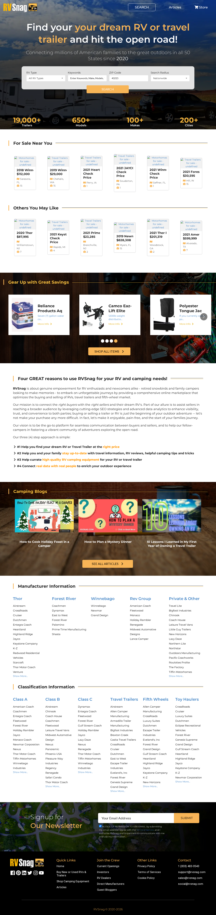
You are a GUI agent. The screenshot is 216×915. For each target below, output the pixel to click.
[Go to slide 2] (107, 341)
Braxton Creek (119, 735)
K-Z (15, 648)
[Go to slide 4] (115, 341)
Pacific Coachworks (181, 657)
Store (203, 7)
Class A (20, 699)
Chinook (174, 615)
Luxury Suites (151, 720)
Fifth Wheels (155, 699)
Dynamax (58, 610)
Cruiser (17, 615)
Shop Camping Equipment (73, 881)
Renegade (136, 624)
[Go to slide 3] (111, 341)
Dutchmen (20, 620)
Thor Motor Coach (24, 667)
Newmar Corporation (26, 744)
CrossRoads (20, 610)
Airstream (19, 605)
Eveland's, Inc (118, 772)
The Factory (176, 667)
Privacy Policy (146, 866)
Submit (187, 818)
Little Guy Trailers (180, 629)
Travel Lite (175, 605)
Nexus (17, 749)
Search (142, 7)
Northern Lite (177, 643)
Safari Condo (53, 777)
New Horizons (177, 634)
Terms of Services (149, 872)
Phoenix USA (53, 753)
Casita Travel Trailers (123, 739)
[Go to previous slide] (15, 316)
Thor (17, 598)
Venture (18, 672)
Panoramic (52, 749)
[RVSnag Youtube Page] (41, 872)
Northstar (175, 648)
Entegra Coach (22, 624)
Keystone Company (25, 643)
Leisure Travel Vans (181, 624)
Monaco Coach (22, 739)
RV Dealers (104, 878)
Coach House (177, 620)
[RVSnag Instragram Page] (35, 872)
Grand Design (99, 615)
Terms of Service (145, 829)
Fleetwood (136, 610)
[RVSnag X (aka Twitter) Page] (30, 872)
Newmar (96, 610)
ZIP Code (115, 72)
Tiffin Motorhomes (180, 672)
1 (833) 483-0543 (188, 866)
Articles (175, 7)
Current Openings (108, 866)
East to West (60, 615)
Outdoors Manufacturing (184, 653)
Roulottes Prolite (179, 662)
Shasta (56, 634)
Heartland (19, 629)
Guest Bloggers (107, 889)
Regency (50, 768)
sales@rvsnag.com (190, 878)
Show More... (20, 676)
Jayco (16, 638)
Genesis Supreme (121, 782)
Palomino (58, 624)
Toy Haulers (187, 699)
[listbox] (45, 78)
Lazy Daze (175, 638)
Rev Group (140, 598)
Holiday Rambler (140, 620)
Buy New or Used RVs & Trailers (71, 873)
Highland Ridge (23, 634)
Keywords (74, 72)
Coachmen (59, 605)
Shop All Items (106, 351)
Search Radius (160, 72)
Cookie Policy (146, 878)
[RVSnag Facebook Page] (13, 872)
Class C (85, 699)
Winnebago (103, 598)
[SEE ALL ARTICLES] (108, 560)
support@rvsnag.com (192, 872)
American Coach (140, 605)
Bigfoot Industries (180, 610)
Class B (52, 699)
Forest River (64, 598)
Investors (103, 872)
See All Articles (105, 564)
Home (60, 866)
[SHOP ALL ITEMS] (109, 347)
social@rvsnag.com (190, 883)
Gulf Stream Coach (90, 725)
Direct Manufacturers (110, 883)
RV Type (31, 72)
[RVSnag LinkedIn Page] (24, 872)
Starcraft (18, 662)
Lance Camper (139, 638)
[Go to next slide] (203, 316)
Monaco (135, 615)
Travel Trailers (124, 699)
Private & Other (184, 598)
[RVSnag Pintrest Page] (18, 872)
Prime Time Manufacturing (69, 629)
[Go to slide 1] (102, 341)
